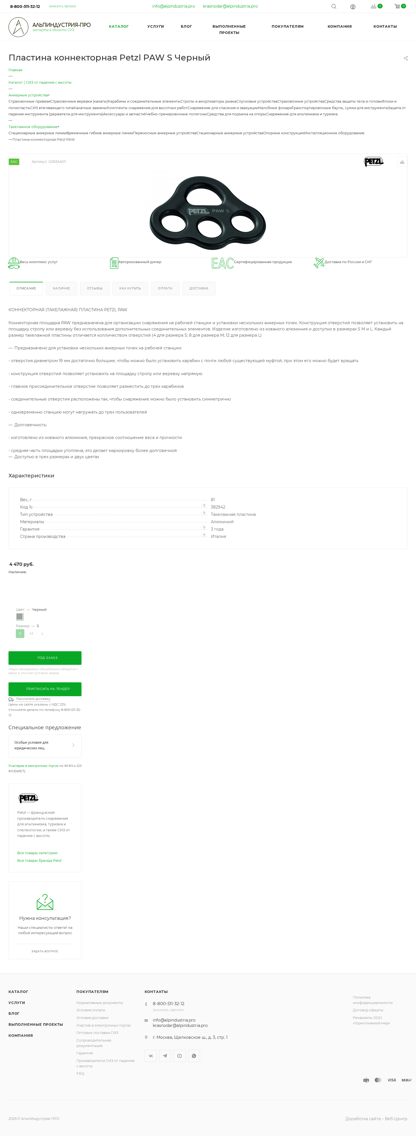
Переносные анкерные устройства (164, 133)
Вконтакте (151, 1056)
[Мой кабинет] (352, 6)
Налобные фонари (275, 108)
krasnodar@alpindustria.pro (230, 6)
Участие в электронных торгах (103, 1025)
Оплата (165, 288)
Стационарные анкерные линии (37, 133)
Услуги (16, 1003)
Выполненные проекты (35, 1024)
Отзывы (95, 288)
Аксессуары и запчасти (123, 114)
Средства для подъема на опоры (236, 114)
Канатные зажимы (90, 108)
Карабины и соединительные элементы (144, 101)
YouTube (179, 1056)
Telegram (165, 1056)
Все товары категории (37, 853)
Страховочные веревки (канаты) (79, 101)
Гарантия (84, 1053)
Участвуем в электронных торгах (33, 765)
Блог (14, 1013)
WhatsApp (194, 1056)
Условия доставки (92, 1018)
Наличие (61, 288)
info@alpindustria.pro (173, 6)
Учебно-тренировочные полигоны (175, 114)
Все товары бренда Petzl (39, 860)
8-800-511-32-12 (25, 6)
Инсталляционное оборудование (334, 133)
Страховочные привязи (29, 101)
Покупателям (92, 992)
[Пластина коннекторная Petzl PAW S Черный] (208, 212)
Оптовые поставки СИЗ (97, 1033)
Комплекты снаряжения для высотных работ (147, 108)
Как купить (130, 288)
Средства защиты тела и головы (353, 101)
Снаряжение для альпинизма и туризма (302, 114)
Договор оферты (368, 1010)
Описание (26, 288)
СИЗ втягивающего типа (52, 108)
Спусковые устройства (256, 101)
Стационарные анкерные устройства (229, 133)
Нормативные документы (99, 1003)
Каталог (18, 992)
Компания (20, 1035)
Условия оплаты (90, 1010)
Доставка (199, 288)
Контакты (156, 992)
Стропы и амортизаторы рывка (208, 101)
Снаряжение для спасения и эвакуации (223, 108)
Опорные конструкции (283, 133)
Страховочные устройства (300, 101)
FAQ (80, 1073)
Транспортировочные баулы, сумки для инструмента (340, 108)
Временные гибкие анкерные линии (100, 133)
